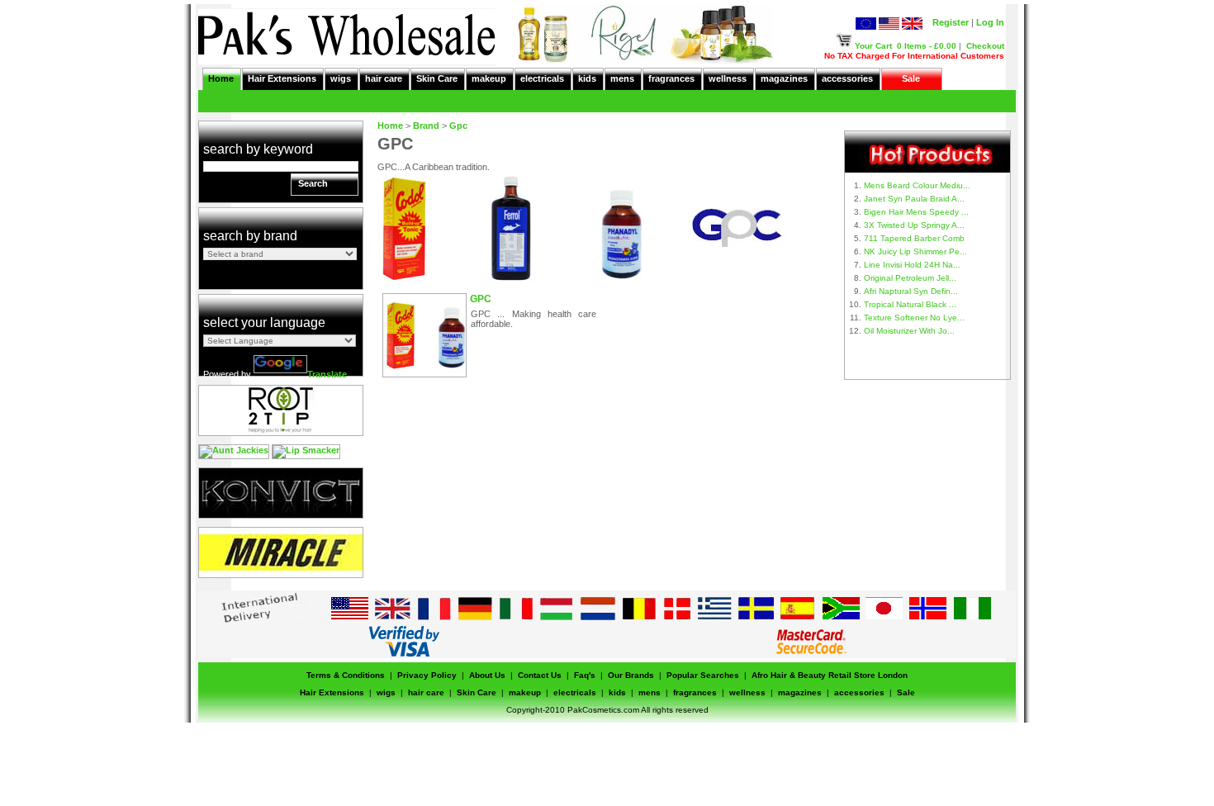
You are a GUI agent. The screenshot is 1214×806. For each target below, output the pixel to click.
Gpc (458, 125)
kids (587, 78)
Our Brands (631, 675)
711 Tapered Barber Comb (914, 238)
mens (622, 78)
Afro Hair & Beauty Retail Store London (830, 675)
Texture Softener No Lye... (914, 317)
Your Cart (873, 45)
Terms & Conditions (345, 675)
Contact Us (540, 675)
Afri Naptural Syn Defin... (911, 291)
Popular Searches (702, 675)
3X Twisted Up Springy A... (914, 225)
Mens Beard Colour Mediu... (917, 185)
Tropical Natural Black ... (910, 304)
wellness (728, 78)
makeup (489, 78)
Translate (327, 374)
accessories (847, 78)
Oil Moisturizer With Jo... (909, 330)
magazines (784, 78)
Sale (911, 78)
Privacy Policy (427, 675)
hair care (383, 78)
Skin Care (437, 78)
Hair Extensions (282, 78)
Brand (426, 125)
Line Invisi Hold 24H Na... (912, 264)
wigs (340, 78)
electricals (542, 78)
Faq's (584, 675)
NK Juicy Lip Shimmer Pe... (915, 251)
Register (950, 22)
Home (221, 78)
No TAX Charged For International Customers (914, 55)
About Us (487, 675)
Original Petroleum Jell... (910, 277)
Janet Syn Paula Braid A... (914, 198)
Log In (990, 22)
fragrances (671, 78)
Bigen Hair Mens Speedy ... (916, 211)
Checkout (985, 45)
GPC (480, 299)
